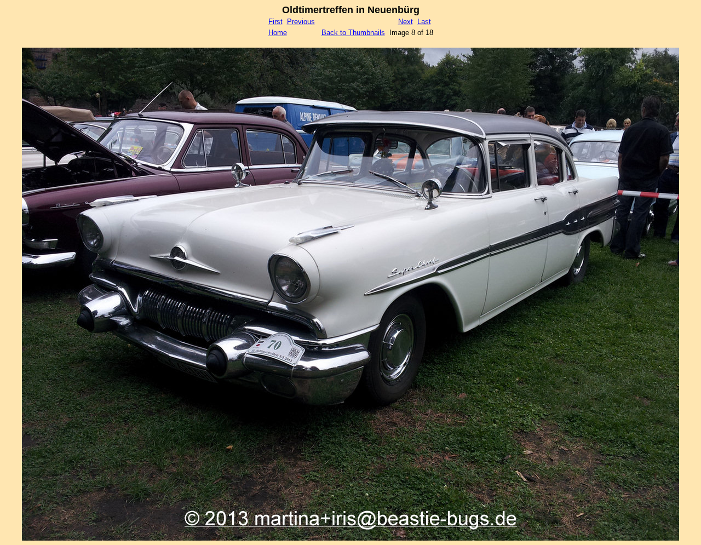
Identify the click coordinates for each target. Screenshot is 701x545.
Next (405, 22)
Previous (301, 22)
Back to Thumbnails (353, 32)
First (275, 22)
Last (424, 22)
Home (277, 32)
